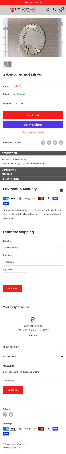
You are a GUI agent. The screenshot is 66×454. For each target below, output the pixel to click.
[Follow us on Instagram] (11, 414)
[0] (60, 10)
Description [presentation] (9, 153)
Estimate (12, 288)
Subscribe (13, 390)
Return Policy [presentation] (10, 179)
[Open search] (48, 9)
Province (7, 255)
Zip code (7, 269)
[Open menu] (4, 10)
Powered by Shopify (11, 447)
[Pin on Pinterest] (49, 142)
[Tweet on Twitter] (55, 142)
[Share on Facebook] (43, 142)
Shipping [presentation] (7, 174)
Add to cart (33, 115)
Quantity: (7, 103)
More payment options (33, 132)
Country (7, 241)
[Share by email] (61, 142)
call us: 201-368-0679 (33, 2)
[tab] (33, 153)
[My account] (54, 9)
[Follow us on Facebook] (5, 414)
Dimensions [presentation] (9, 169)
